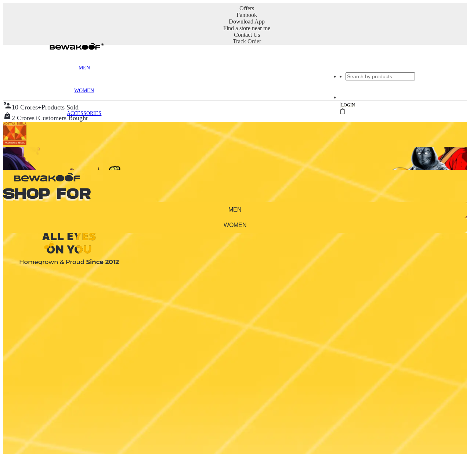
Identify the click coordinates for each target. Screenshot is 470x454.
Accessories (84, 113)
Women (84, 90)
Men (84, 68)
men (235, 209)
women (235, 225)
